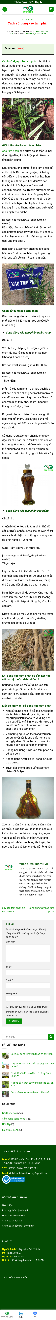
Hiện (20, 48)
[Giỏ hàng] (51, 9)
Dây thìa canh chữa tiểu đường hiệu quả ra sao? (32, 1065)
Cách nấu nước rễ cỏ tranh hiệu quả (30, 1092)
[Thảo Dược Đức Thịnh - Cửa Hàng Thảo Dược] (28, 9)
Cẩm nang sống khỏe (13, 1118)
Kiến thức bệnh (10, 1129)
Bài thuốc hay (28, 20)
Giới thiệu (7, 1205)
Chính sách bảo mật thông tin (18, 1225)
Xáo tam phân (10, 151)
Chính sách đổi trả (12, 1220)
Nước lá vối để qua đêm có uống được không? (31, 1074)
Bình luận (10, 941)
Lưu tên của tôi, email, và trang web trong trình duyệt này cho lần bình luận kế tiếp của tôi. (27, 1011)
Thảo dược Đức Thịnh (36, 33)
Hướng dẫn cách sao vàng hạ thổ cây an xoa (32, 1084)
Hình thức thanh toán (13, 1215)
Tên (8, 966)
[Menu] (4, 9)
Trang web (11, 993)
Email (9, 980)
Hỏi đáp (6, 1124)
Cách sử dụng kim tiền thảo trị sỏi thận (32, 1054)
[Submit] (51, 1037)
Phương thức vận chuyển (15, 1210)
